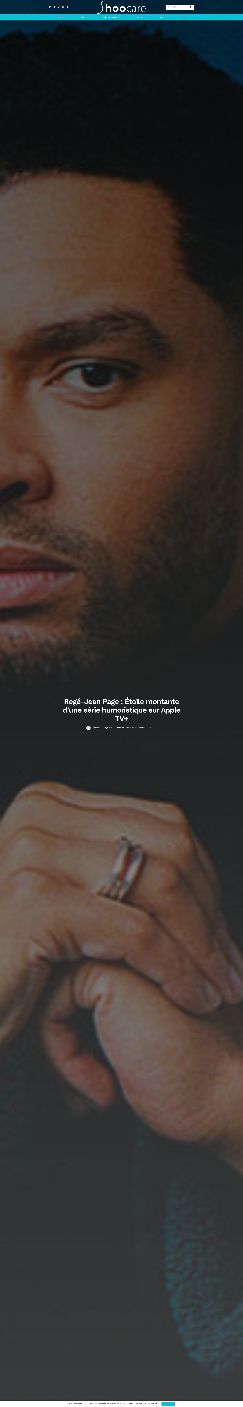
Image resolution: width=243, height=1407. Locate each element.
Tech (182, 17)
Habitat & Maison (111, 17)
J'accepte (168, 1404)
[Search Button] (191, 7)
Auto (139, 17)
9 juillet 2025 (109, 728)
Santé (84, 17)
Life (160, 17)
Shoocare (97, 728)
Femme (61, 17)
